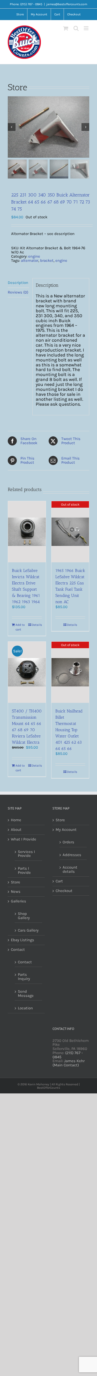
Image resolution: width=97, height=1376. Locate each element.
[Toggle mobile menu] (86, 28)
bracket (47, 260)
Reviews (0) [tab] (18, 292)
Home (16, 820)
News (15, 892)
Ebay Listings (22, 940)
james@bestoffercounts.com (66, 4)
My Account (66, 830)
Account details (70, 869)
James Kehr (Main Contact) (69, 1063)
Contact (18, 950)
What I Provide (23, 839)
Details (37, 625)
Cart (59, 881)
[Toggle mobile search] (76, 28)
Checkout (64, 891)
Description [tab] (18, 282)
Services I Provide (26, 853)
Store (15, 882)
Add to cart (20, 627)
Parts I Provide (24, 870)
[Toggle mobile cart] (65, 28)
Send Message (26, 993)
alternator (29, 260)
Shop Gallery (24, 915)
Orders (68, 842)
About (16, 830)
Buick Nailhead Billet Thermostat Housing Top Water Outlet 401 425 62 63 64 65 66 (69, 730)
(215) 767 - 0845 (68, 1054)
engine (34, 256)
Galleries (18, 901)
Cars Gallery (28, 930)
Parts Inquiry (24, 976)
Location (25, 1008)
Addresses (72, 854)
